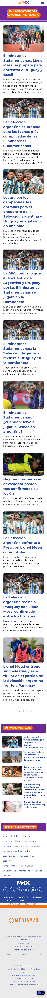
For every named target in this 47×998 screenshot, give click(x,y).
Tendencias (22, 856)
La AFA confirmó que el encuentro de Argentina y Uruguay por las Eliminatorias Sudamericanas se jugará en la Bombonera (22, 287)
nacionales (7, 876)
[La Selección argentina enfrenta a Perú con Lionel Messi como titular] (23, 522)
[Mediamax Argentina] (23, 920)
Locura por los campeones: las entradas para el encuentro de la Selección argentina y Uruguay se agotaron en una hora (22, 211)
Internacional (29, 841)
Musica (24, 846)
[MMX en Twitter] (12, 889)
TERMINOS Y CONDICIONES (23, 947)
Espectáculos (8, 856)
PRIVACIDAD (23, 944)
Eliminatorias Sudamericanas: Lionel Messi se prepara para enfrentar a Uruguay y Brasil (23, 65)
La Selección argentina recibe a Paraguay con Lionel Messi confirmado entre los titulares (21, 606)
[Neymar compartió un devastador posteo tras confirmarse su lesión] (23, 464)
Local (16, 846)
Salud (33, 856)
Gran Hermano (9, 871)
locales (38, 871)
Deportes (35, 846)
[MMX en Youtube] (33, 890)
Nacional (6, 846)
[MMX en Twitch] (39, 890)
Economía (7, 861)
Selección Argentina (12, 851)
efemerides (27, 836)
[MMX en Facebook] (5, 890)
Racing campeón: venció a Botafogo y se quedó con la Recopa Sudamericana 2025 (34, 742)
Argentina (7, 841)
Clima (17, 841)
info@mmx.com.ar (26, 978)
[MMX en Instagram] (19, 890)
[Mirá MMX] (42, 3)
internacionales (25, 871)
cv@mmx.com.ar (31, 985)
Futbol (27, 851)
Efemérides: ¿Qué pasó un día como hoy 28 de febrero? (34, 804)
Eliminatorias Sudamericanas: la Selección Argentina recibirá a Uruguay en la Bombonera (22, 353)
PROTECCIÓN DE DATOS (24, 950)
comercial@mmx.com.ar (27, 981)
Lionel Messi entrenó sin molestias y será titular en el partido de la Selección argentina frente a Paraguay (23, 676)
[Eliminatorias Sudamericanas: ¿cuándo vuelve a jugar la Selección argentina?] (23, 395)
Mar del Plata (10, 836)
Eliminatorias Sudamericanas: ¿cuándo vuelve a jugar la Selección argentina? (19, 422)
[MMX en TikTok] (26, 889)
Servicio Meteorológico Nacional (17, 866)
